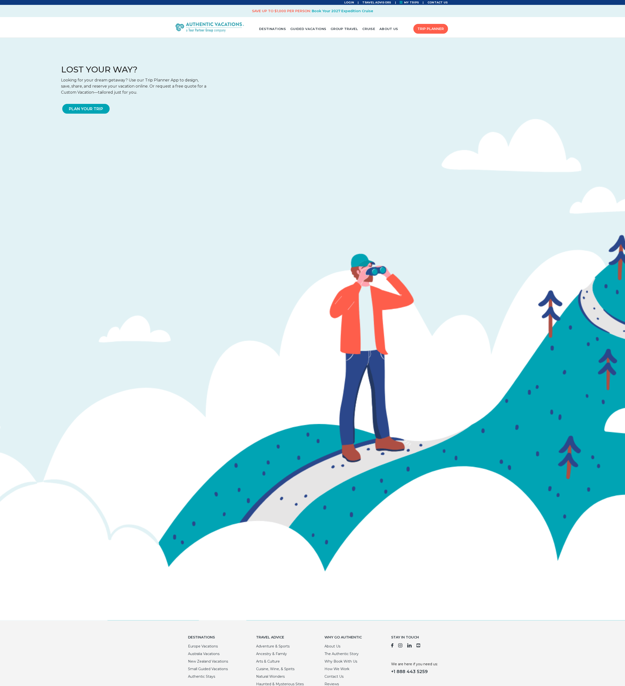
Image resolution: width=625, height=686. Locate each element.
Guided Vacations (308, 29)
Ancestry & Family (271, 654)
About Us (388, 29)
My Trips (411, 2)
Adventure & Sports (273, 646)
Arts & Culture (268, 661)
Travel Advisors (376, 2)
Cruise (368, 29)
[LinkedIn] (409, 646)
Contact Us (437, 2)
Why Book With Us (340, 661)
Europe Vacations (203, 646)
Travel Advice (270, 637)
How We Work (336, 669)
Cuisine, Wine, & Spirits (275, 669)
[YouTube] (419, 646)
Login (349, 2)
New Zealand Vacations (208, 661)
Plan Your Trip (86, 109)
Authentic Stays (201, 676)
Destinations (272, 29)
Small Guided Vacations (208, 669)
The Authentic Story (341, 654)
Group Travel (344, 29)
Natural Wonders (270, 676)
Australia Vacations (203, 654)
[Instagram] (400, 646)
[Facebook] (392, 646)
